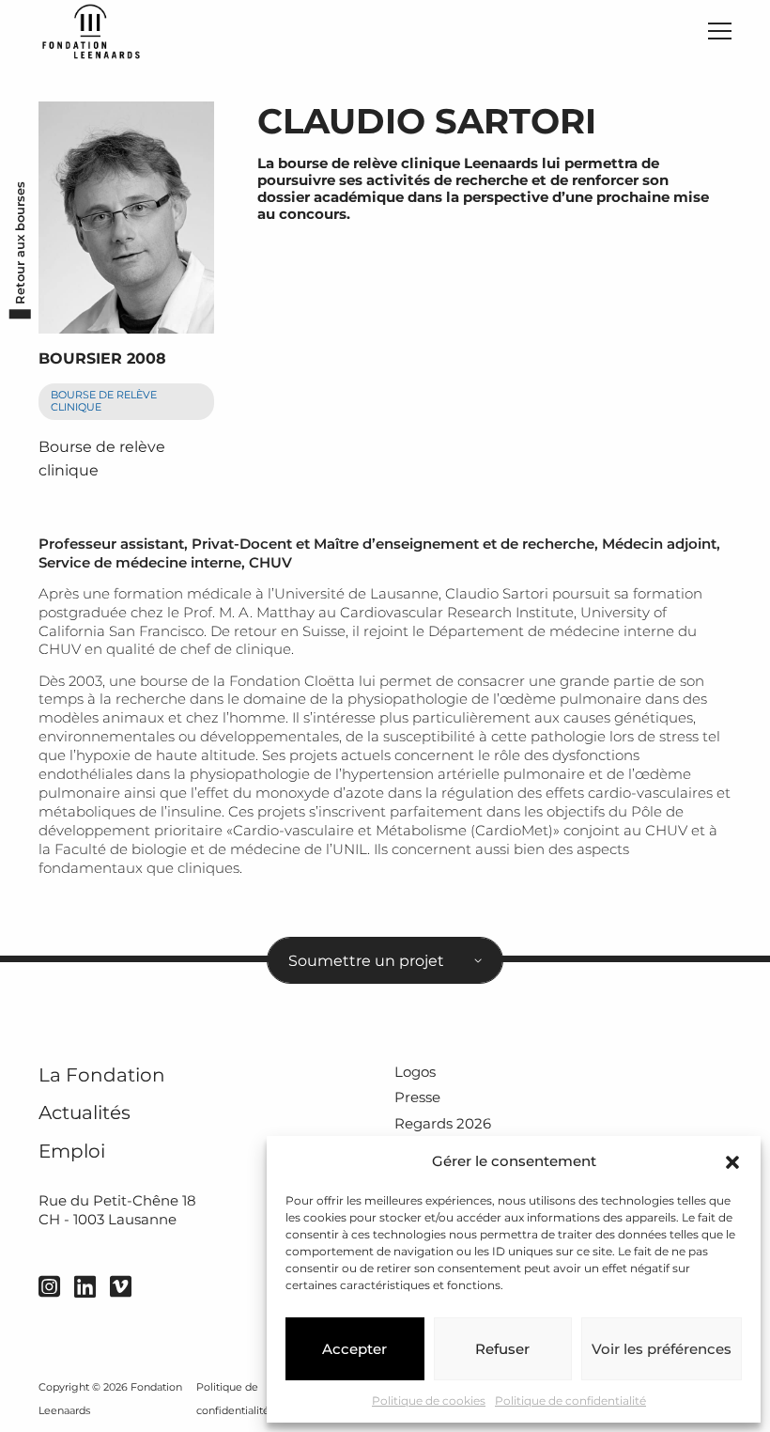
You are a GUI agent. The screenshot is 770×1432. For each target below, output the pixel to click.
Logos (415, 1072)
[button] (732, 1162)
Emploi (71, 1151)
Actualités (84, 1112)
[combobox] (385, 960)
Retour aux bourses (19, 242)
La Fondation (101, 1075)
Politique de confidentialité (570, 1400)
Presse (417, 1097)
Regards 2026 (442, 1122)
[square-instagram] (49, 1287)
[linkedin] (85, 1287)
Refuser (502, 1349)
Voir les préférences (662, 1349)
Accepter (354, 1349)
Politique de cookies (428, 1400)
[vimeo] (120, 1287)
